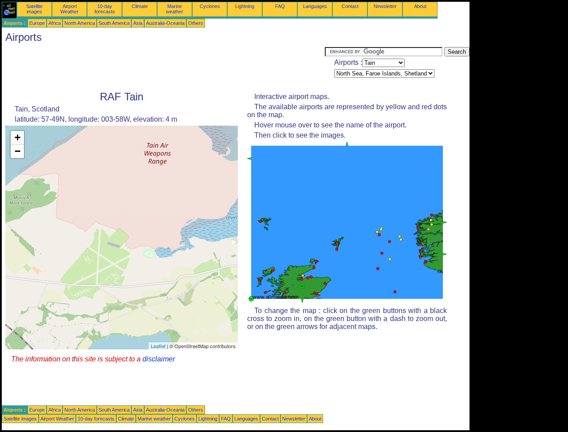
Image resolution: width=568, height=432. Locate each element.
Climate (140, 6)
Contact (350, 6)
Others (195, 23)
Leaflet (158, 345)
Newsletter (385, 6)
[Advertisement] (163, 67)
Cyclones (210, 6)
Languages (315, 6)
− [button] (17, 151)
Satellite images (34, 9)
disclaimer (158, 359)
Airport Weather (69, 9)
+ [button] (17, 137)
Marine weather (174, 9)
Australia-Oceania (165, 23)
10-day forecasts (105, 9)
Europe (37, 23)
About (420, 6)
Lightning (244, 6)
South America (114, 23)
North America (79, 23)
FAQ (280, 6)
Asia (137, 23)
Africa (54, 23)
